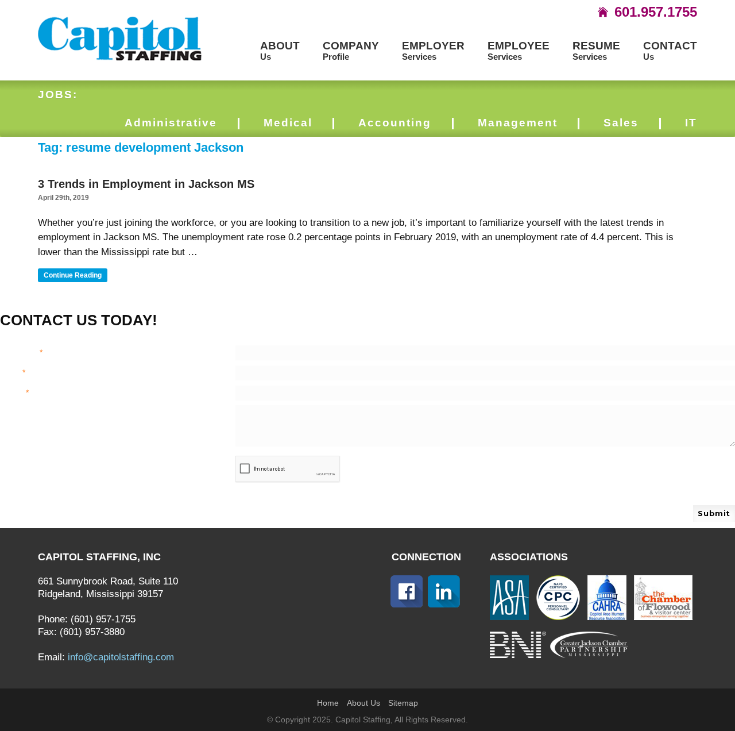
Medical (288, 123)
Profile (351, 50)
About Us (363, 702)
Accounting (394, 123)
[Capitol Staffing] (120, 38)
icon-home (603, 12)
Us (280, 50)
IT (691, 123)
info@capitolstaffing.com (121, 657)
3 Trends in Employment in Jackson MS (146, 184)
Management (518, 123)
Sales (621, 123)
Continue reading (75, 276)
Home (328, 702)
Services (433, 50)
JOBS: (58, 95)
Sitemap (403, 702)
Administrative (171, 123)
